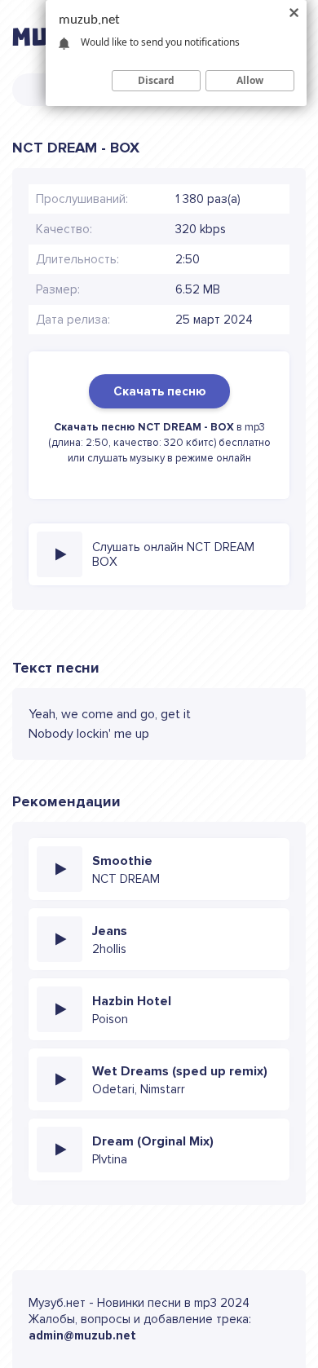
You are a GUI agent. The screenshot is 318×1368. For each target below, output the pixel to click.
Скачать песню (159, 391)
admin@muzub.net (82, 1335)
